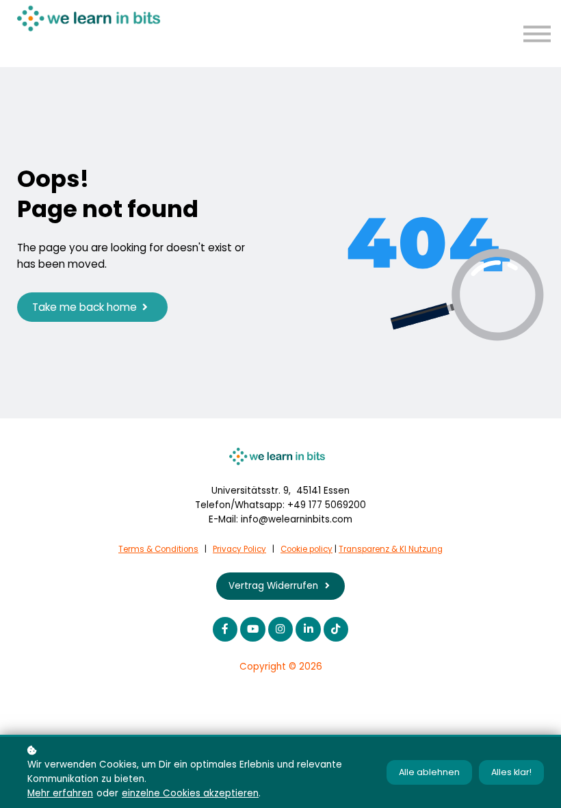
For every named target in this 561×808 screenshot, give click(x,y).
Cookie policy (306, 549)
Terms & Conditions (158, 549)
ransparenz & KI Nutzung (393, 549)
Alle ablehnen (429, 772)
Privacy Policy (239, 549)
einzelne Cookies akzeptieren (190, 793)
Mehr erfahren (60, 793)
